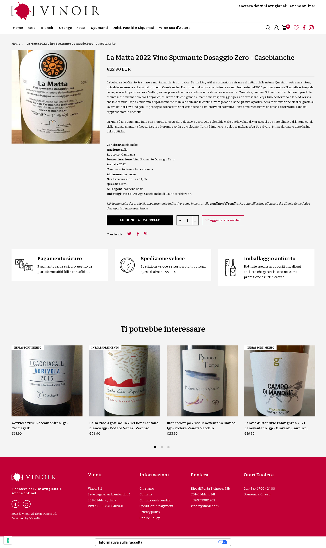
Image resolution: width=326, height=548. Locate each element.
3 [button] (169, 447)
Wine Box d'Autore (174, 28)
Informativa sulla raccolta (120, 542)
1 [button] (155, 447)
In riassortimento (27, 347)
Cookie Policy (149, 518)
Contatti (145, 494)
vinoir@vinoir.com (205, 506)
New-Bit (35, 518)
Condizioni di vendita (155, 500)
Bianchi (48, 28)
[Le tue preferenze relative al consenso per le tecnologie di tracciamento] (8, 540)
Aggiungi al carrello (139, 220)
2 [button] (162, 447)
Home (18, 28)
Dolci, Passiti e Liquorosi (133, 28)
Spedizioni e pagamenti (156, 506)
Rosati (81, 28)
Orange (65, 28)
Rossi (32, 28)
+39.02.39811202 (203, 500)
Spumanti (99, 28)
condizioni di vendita (224, 203)
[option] (56, 97)
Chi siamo (146, 489)
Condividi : (115, 234)
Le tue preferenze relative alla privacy (182, 542)
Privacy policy (149, 512)
